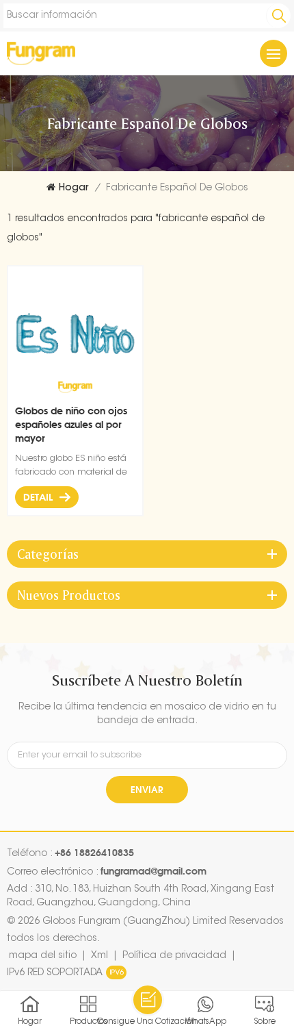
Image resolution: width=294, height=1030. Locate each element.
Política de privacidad (174, 956)
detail (38, 497)
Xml (99, 956)
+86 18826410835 (94, 852)
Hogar (73, 188)
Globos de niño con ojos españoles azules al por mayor (71, 424)
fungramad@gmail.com (153, 871)
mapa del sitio (43, 956)
